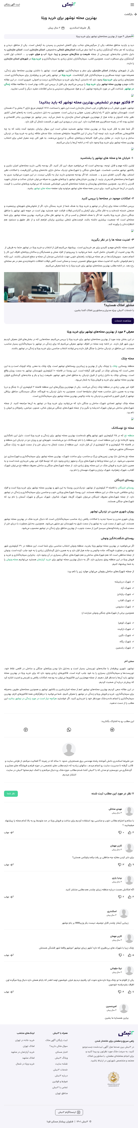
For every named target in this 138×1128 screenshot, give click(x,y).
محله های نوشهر (42, 188)
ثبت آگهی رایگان (12, 4)
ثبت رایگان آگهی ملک (56, 1040)
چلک (114, 366)
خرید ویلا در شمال (25, 1064)
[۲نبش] (69, 6)
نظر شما (11, 793)
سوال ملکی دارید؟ (58, 1046)
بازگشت (128, 14)
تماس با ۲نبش (60, 1087)
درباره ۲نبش (61, 1075)
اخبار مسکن (61, 1052)
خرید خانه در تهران (24, 1040)
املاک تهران (28, 1046)
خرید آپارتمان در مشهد (22, 1052)
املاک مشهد (28, 1058)
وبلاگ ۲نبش (61, 1058)
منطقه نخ (129, 435)
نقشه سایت (61, 1064)
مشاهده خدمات (123, 321)
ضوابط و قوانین (60, 1081)
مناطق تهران (61, 1093)
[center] (132, 5)
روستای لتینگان (126, 488)
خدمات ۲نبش (60, 1070)
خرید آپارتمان (44, 559)
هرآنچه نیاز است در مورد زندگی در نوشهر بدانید (32, 698)
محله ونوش (12, 559)
